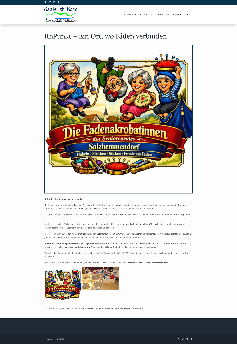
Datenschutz (59, 339)
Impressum (48, 339)
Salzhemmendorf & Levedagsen (105, 309)
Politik (77, 309)
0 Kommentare (137, 309)
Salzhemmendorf (86, 309)
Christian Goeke (53, 309)
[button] (188, 14)
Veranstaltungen (124, 309)
